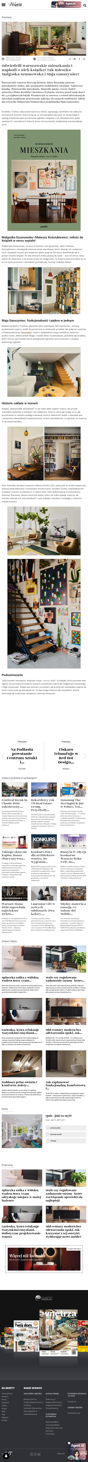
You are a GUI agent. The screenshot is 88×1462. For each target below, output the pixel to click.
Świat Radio (50, 1434)
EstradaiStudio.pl (52, 1408)
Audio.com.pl (50, 1399)
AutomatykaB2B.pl (52, 1425)
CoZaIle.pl (27, 1405)
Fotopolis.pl (72, 1402)
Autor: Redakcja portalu (12, 60)
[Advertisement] (44, 713)
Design (4, 1409)
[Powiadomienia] (6, 1456)
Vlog (3, 1414)
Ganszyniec (26, 332)
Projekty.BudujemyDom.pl (33, 1402)
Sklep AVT (61, 1454)
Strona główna (7, 1394)
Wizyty (4, 1400)
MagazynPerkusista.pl (54, 1405)
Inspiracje (5, 1403)
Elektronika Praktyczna (54, 1428)
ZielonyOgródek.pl (30, 1411)
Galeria (4, 1406)
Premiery (7, 17)
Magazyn (5, 1417)
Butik (3, 1412)
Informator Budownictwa (33, 1408)
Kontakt (4, 1420)
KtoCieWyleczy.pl (74, 1413)
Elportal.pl (49, 1431)
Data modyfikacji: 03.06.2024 (46, 60)
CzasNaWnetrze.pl (30, 1414)
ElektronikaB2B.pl (52, 1422)
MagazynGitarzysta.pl (54, 1402)
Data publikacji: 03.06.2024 (45, 58)
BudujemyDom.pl (30, 1399)
